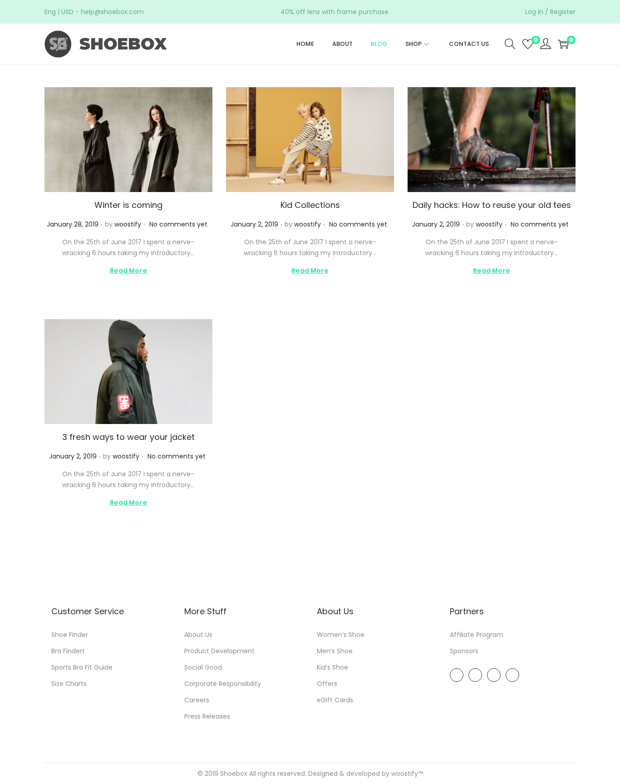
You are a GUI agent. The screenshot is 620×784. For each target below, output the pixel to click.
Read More (128, 270)
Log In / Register (550, 11)
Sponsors (464, 651)
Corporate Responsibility (222, 683)
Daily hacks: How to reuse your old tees (492, 205)
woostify (127, 224)
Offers (327, 683)
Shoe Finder (69, 634)
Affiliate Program (476, 634)
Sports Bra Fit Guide (82, 667)
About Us (198, 634)
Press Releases (207, 716)
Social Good (203, 667)
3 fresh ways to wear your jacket (128, 437)
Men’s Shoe (335, 651)
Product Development (219, 651)
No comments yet (178, 224)
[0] (527, 44)
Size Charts (69, 683)
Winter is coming (128, 205)
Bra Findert (68, 651)
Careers (196, 700)
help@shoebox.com (112, 11)
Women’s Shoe (340, 634)
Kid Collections (310, 205)
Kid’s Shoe (332, 667)
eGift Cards (335, 700)
